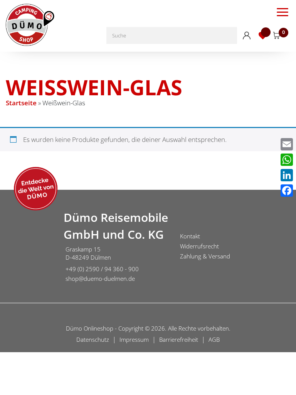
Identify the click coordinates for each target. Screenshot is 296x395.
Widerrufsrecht (199, 246)
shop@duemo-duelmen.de (100, 278)
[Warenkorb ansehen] (277, 35)
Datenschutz (92, 339)
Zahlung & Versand (205, 256)
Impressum (134, 339)
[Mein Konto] (247, 35)
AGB (214, 339)
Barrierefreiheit (178, 339)
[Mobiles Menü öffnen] (282, 11)
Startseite (21, 102)
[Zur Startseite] (29, 247)
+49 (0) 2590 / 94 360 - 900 (102, 269)
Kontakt (190, 236)
